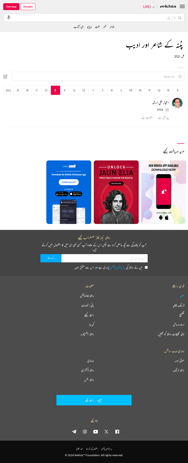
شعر (104, 26)
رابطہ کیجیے (89, 315)
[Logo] (168, 6)
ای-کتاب (79, 26)
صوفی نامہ (179, 360)
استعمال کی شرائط (92, 448)
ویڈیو (89, 26)
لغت (97, 26)
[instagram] (84, 431)
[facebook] (117, 431)
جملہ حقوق (79, 448)
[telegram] (74, 431)
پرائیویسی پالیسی (117, 267)
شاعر (112, 26)
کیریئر (91, 324)
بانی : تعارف (87, 305)
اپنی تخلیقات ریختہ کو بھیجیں (171, 334)
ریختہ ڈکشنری (87, 370)
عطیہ (182, 296)
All (8, 90)
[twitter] (106, 431)
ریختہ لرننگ (178, 370)
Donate (28, 6)
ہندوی (90, 360)
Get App (11, 6)
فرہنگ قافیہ (178, 305)
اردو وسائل (178, 324)
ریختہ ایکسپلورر (87, 334)
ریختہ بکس (89, 380)
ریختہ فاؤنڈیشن (87, 296)
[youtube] (95, 431)
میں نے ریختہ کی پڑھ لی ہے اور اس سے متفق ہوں (108, 267)
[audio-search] (8, 17)
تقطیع (181, 315)
